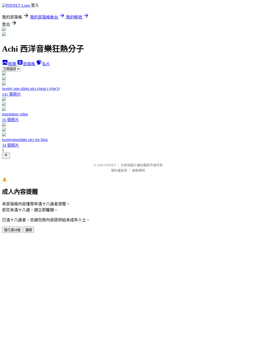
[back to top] (6, 155)
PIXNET (110, 165)
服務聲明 (138, 170)
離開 (29, 230)
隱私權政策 (119, 170)
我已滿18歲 (12, 230)
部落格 (29, 64)
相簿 (12, 64)
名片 (46, 64)
